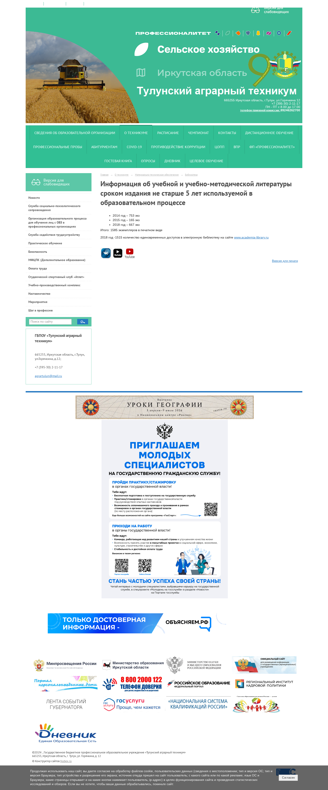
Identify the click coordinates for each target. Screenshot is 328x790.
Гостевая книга (118, 161)
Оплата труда (37, 268)
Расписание (168, 133)
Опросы (148, 161)
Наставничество (39, 294)
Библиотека (191, 174)
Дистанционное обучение (269, 133)
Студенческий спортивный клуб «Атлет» (56, 277)
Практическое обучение (45, 243)
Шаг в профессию (40, 310)
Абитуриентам (104, 147)
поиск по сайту (55, 4)
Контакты (227, 133)
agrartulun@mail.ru (48, 376)
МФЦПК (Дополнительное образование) (56, 260)
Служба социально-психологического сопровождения (54, 208)
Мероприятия (37, 302)
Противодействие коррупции (178, 147)
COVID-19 (134, 147)
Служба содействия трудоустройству (54, 235)
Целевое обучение (206, 161)
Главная (104, 174)
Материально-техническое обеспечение (157, 174)
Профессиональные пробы (57, 147)
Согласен (288, 777)
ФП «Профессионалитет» (272, 147)
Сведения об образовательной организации (74, 133)
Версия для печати (285, 261)
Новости (34, 198)
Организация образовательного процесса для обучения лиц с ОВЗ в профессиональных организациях (57, 222)
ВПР (237, 147)
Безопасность (37, 252)
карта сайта (75, 4)
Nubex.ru (66, 761)
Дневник (172, 161)
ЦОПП (219, 147)
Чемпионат (198, 133)
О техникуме (136, 133)
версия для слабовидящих (102, 4)
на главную (35, 4)
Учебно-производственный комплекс (54, 285)
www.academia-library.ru (251, 237)
